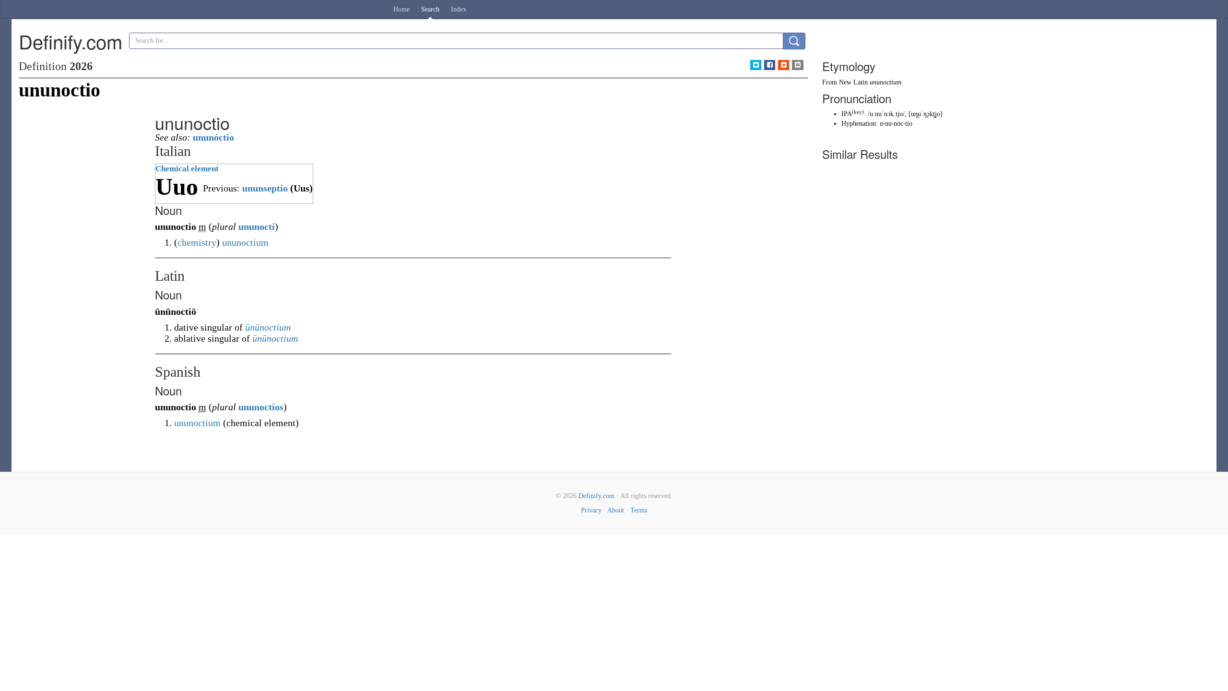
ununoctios (260, 407)
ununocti (256, 226)
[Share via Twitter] (756, 65)
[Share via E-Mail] (797, 65)
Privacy (591, 510)
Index (458, 9)
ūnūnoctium (268, 327)
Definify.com (596, 496)
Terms (638, 510)
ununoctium (245, 242)
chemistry (196, 242)
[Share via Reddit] (784, 65)
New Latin (853, 82)
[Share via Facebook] (770, 65)
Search (430, 9)
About (615, 510)
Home (401, 9)
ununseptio (265, 188)
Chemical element (187, 168)
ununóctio (213, 137)
